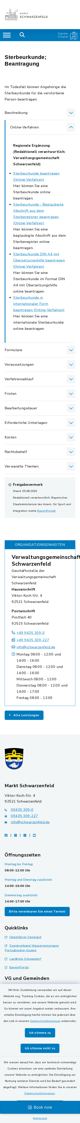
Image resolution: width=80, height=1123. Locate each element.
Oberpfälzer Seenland (25, 937)
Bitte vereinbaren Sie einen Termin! (37, 911)
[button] (40, 113)
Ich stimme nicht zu (40, 1048)
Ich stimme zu (40, 1033)
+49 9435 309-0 (31, 632)
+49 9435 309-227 (33, 640)
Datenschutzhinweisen (45, 1021)
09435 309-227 (24, 816)
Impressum (40, 1118)
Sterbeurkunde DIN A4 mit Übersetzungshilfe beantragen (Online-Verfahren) (39, 260)
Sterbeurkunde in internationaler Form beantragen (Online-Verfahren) (39, 303)
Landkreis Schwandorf (25, 959)
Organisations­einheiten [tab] (40, 544)
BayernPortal (46, 511)
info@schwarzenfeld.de (36, 647)
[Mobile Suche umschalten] (22, 35)
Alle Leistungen (26, 715)
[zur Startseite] (26, 14)
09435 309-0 (22, 809)
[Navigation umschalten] (7, 35)
